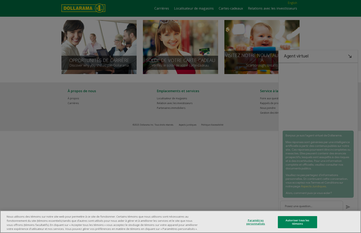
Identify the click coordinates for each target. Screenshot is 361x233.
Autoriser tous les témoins (297, 221)
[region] (180, 221)
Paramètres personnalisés (255, 221)
